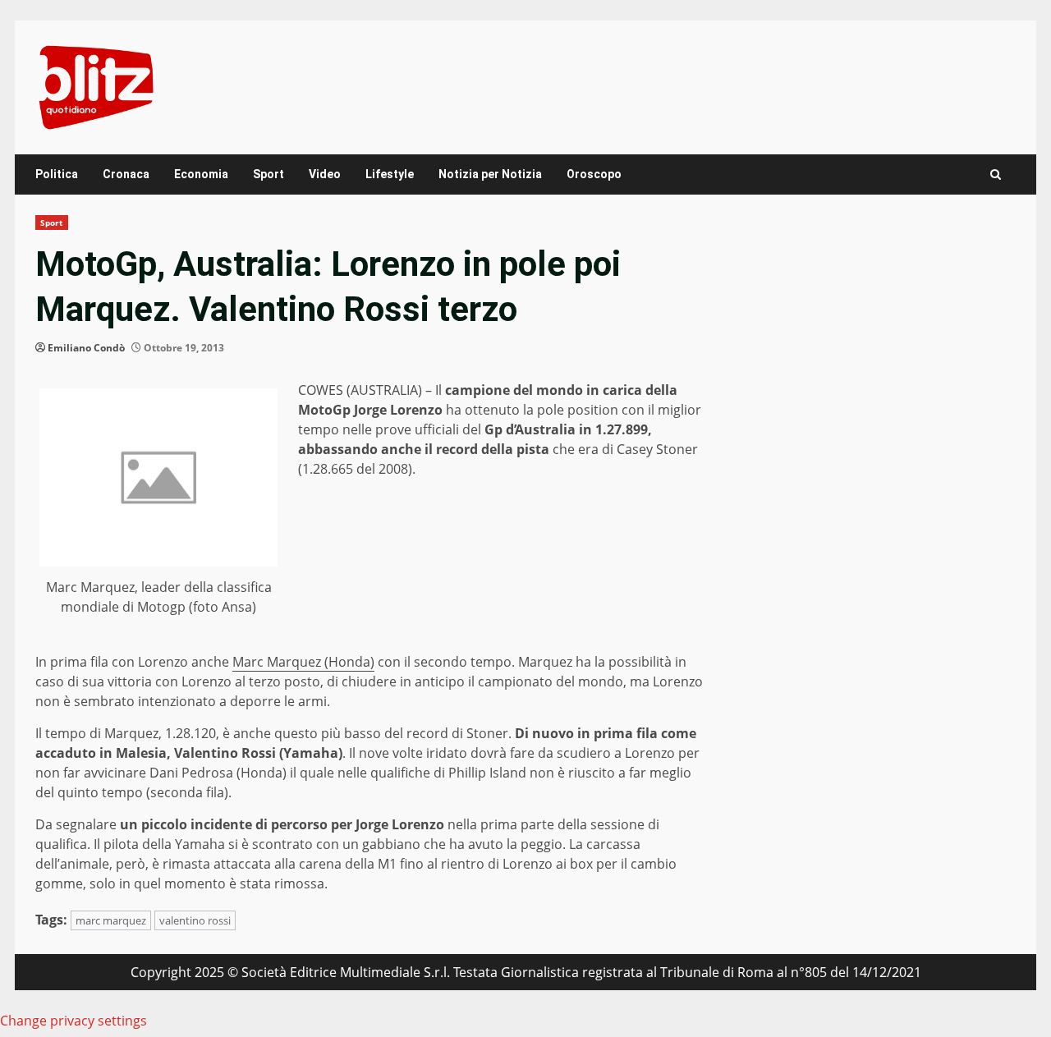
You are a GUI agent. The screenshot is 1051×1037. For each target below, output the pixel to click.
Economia (201, 174)
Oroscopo (594, 174)
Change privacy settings (73, 1021)
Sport (268, 174)
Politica (56, 174)
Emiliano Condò (86, 348)
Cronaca (126, 174)
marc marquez (111, 920)
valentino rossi (195, 920)
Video (325, 174)
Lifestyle (389, 174)
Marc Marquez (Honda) (303, 662)
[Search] (995, 174)
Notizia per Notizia (490, 174)
